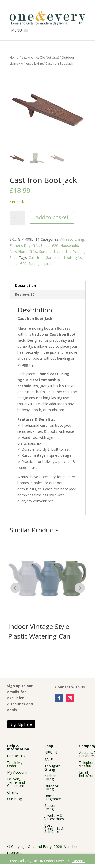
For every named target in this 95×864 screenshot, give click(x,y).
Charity (12, 792)
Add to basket (52, 217)
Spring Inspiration (42, 263)
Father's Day (20, 245)
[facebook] (59, 698)
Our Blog (14, 798)
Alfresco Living (32, 63)
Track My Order (14, 764)
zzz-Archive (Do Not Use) (40, 57)
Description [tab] (25, 285)
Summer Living (51, 251)
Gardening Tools (59, 257)
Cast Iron (36, 257)
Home (14, 57)
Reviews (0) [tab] (25, 294)
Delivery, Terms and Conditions (16, 782)
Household (69, 245)
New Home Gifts (23, 251)
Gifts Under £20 (45, 245)
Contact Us (16, 755)
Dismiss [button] (78, 860)
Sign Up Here (21, 724)
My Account (17, 772)
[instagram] (70, 698)
